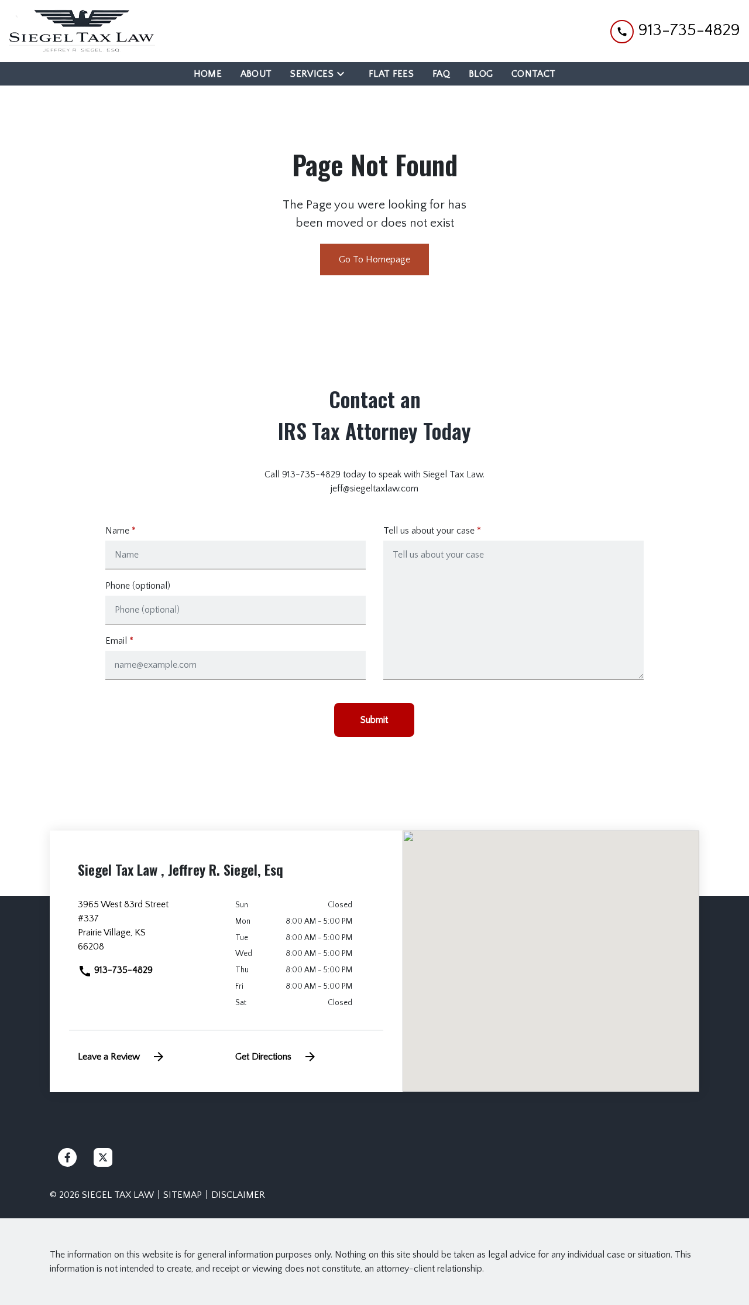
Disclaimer (238, 1195)
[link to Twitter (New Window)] (103, 1157)
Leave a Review (109, 1056)
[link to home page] (82, 31)
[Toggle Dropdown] (344, 73)
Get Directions (263, 1056)
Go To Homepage (374, 259)
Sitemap (182, 1195)
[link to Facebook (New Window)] (67, 1157)
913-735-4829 (122, 970)
